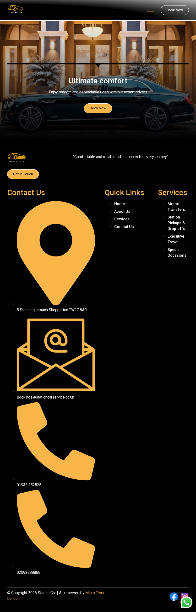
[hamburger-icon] (150, 10)
